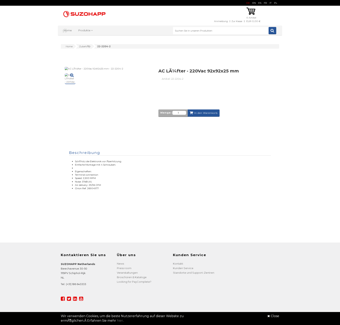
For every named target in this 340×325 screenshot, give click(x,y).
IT (271, 2)
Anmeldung (221, 21)
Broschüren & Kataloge (132, 277)
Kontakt (178, 263)
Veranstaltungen (127, 272)
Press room (124, 268)
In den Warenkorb (206, 112)
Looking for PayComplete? (134, 281)
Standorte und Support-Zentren (193, 272)
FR (265, 2)
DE (248, 2)
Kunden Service (183, 268)
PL (275, 2)
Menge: (166, 112)
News (120, 263)
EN (254, 2)
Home (68, 30)
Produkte (84, 30)
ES (259, 2)
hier (120, 320)
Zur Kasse (236, 21)
